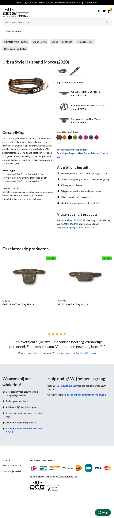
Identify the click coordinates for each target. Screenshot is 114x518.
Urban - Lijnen (39, 41)
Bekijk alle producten (15, 48)
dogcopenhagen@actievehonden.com (76, 227)
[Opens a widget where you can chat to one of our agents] (103, 513)
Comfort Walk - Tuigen (16, 41)
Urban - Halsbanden (61, 41)
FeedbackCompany (86, 353)
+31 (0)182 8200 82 (75, 220)
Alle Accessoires (85, 41)
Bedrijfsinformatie (11, 465)
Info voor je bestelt (12, 471)
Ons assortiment (57, 31)
